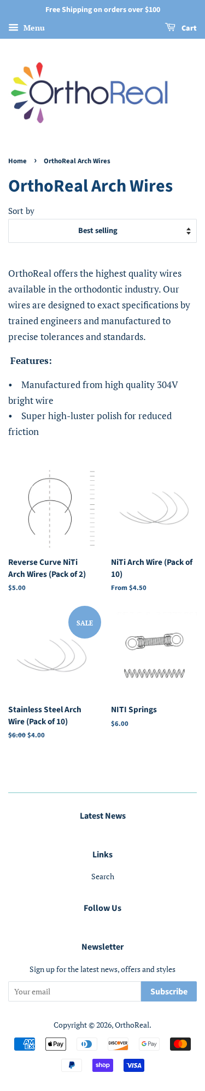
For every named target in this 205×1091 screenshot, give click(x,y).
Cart (188, 28)
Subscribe (169, 992)
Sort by (21, 210)
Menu (33, 27)
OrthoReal (132, 1025)
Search (102, 876)
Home (17, 161)
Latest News (103, 816)
